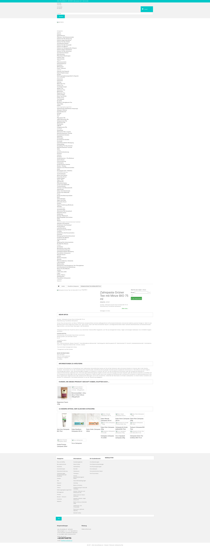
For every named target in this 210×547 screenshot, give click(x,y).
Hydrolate (59, 136)
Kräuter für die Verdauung (64, 38)
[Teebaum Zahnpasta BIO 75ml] (137, 423)
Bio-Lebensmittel (61, 464)
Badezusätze (60, 264)
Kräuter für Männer (62, 46)
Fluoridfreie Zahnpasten (64, 253)
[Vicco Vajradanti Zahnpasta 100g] (122, 432)
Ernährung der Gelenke (63, 164)
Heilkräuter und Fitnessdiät (77, 506)
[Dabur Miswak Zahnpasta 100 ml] (108, 415)
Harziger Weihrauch (62, 215)
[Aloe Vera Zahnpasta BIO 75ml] (64, 420)
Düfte (58, 219)
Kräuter (59, 32)
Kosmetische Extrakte (63, 135)
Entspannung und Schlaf (64, 229)
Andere (59, 245)
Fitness (59, 150)
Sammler (59, 206)
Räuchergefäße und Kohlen (65, 217)
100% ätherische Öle (63, 119)
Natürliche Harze (61, 212)
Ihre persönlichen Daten (96, 471)
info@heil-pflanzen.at (66, 540)
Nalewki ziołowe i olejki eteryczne (79, 499)
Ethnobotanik (61, 54)
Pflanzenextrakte (61, 62)
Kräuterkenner (61, 35)
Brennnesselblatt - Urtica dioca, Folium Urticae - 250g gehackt (79, 395)
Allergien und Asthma (63, 223)
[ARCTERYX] (66, 25)
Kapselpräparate (61, 111)
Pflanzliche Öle (61, 117)
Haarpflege (60, 130)
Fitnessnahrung (61, 161)
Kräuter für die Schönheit (64, 51)
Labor (58, 273)
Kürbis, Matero (61, 275)
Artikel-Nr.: (102, 302)
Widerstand (60, 66)
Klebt (58, 169)
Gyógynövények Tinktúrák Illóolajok (80, 488)
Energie (59, 113)
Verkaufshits (76, 466)
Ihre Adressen (93, 469)
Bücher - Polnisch (61, 496)
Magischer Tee (61, 93)
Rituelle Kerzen (61, 254)
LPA (58, 240)
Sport (58, 114)
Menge (132, 292)
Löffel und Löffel (62, 271)
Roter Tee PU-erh (62, 96)
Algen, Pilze (60, 180)
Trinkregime (60, 163)
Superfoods (60, 181)
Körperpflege (60, 144)
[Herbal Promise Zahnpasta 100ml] (64, 441)
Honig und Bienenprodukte (64, 195)
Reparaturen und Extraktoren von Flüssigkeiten (70, 265)
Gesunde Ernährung (62, 172)
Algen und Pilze (61, 200)
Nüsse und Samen (62, 175)
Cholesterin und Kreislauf (64, 225)
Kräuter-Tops (60, 57)
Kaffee (59, 105)
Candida (59, 231)
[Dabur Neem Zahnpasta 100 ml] (122, 415)
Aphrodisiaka (60, 59)
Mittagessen (60, 492)
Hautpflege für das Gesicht (65, 145)
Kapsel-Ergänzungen (63, 72)
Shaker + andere (61, 166)
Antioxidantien (61, 198)
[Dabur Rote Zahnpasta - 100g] (137, 415)
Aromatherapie (61, 208)
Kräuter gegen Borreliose (64, 40)
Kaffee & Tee (60, 97)
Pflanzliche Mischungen (63, 55)
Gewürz (59, 203)
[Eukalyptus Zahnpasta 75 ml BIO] (108, 432)
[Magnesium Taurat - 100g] (64, 393)
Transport (76, 473)
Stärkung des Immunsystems (65, 242)
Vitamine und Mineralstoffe (64, 187)
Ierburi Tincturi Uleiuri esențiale (79, 495)
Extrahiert (59, 65)
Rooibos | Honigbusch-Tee (64, 102)
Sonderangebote (77, 462)
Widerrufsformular (86, 529)
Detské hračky (77, 513)
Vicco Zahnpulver (77, 443)
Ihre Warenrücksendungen (97, 464)
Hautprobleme (61, 226)
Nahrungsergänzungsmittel (64, 107)
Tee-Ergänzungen (62, 86)
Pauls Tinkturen (61, 68)
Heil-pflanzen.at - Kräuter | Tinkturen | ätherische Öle (109, 545)
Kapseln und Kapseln (63, 71)
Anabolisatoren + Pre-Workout (65, 158)
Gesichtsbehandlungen (63, 250)
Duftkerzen (60, 214)
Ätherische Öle (61, 122)
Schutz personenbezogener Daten (78, 477)
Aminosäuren (60, 159)
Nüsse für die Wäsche (63, 268)
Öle (58, 116)
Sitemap (59, 4)
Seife (58, 149)
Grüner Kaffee (61, 94)
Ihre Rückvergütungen (95, 466)
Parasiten (59, 234)
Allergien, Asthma (62, 110)
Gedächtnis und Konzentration (65, 232)
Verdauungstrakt (61, 239)
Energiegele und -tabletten (64, 170)
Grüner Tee (60, 85)
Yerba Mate (60, 104)
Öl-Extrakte (60, 124)
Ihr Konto (59, 8)
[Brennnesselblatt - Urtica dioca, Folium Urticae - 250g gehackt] (79, 388)
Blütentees (60, 91)
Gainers (59, 155)
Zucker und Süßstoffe (63, 184)
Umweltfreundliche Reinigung (65, 142)
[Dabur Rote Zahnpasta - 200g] (108, 423)
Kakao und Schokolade (63, 191)
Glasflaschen (60, 276)
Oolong (59, 82)
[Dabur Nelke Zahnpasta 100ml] (93, 420)
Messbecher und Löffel (63, 248)
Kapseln (59, 69)
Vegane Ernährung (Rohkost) (65, 205)
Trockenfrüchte (61, 173)
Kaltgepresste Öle (62, 121)
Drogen (59, 74)
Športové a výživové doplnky (78, 510)
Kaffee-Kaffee (61, 178)
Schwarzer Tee (61, 90)
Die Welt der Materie (62, 243)
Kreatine (59, 156)
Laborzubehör (61, 262)
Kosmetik (59, 128)
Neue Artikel (76, 464)
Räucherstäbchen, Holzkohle (65, 260)
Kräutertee (60, 79)
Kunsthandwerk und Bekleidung (66, 267)
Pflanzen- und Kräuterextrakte (65, 37)
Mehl (58, 197)
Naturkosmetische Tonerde (64, 133)
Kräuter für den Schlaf (63, 41)
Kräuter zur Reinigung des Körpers (67, 48)
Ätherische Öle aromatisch (64, 211)
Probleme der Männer (63, 237)
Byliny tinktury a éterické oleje (80, 502)
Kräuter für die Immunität (64, 45)
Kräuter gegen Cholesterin (64, 49)
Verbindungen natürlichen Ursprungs (67, 108)
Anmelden (59, 7)
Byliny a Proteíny (77, 485)
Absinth (59, 259)
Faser (58, 194)
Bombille (59, 100)
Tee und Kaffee (61, 77)
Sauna (59, 220)
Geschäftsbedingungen (79, 480)
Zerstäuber (60, 246)
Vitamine (59, 279)
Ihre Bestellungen (94, 462)
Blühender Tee (61, 83)
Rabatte (59, 281)
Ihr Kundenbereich (95, 458)
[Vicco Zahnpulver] (79, 440)
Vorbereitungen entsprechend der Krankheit (68, 222)
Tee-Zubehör (60, 99)
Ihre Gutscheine (94, 473)
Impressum (76, 471)
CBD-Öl (59, 125)
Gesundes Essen (62, 176)
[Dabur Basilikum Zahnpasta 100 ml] (79, 420)
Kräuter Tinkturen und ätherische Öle (79, 492)
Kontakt (59, 3)
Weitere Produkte (62, 257)
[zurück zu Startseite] (58, 286)
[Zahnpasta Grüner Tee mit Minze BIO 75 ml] (137, 432)
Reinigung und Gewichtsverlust (66, 236)
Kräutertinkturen (61, 63)
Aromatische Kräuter (62, 43)
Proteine (59, 153)
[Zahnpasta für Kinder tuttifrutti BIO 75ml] (122, 423)
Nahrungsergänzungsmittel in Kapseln (68, 76)
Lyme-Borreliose (61, 228)
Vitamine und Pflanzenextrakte (65, 167)
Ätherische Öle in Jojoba (64, 131)
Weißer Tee (60, 88)
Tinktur (59, 60)
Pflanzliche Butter (62, 183)
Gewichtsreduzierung (63, 152)
